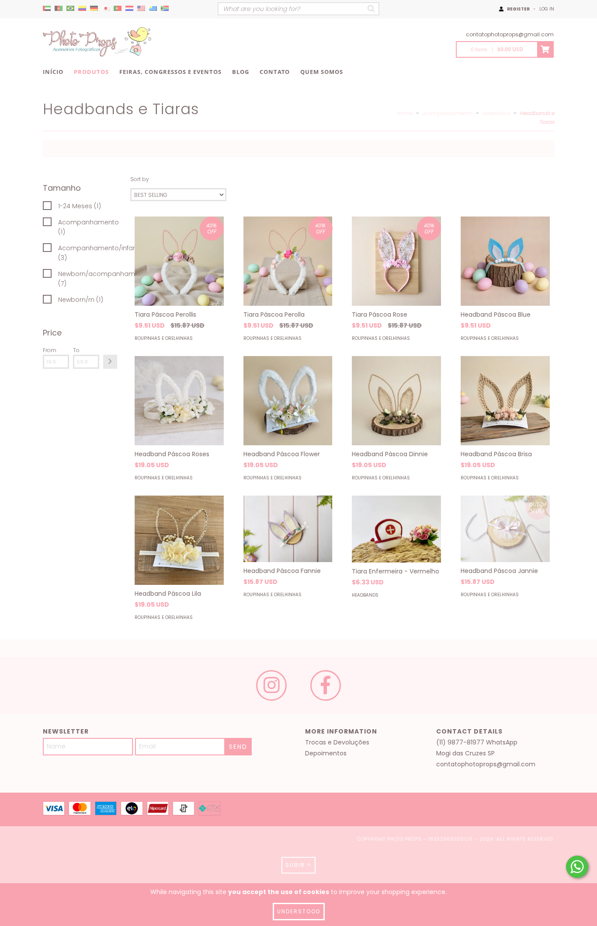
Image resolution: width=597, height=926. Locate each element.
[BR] (70, 8)
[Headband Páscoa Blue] (505, 261)
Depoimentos (326, 753)
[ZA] (165, 8)
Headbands (365, 595)
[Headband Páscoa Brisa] (505, 400)
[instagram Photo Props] (271, 685)
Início (53, 72)
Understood (298, 911)
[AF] (58, 8)
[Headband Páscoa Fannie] (288, 529)
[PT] (117, 8)
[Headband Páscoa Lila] (179, 540)
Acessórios (496, 113)
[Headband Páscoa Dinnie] (396, 400)
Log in (546, 9)
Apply (110, 362)
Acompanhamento (447, 113)
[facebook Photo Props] (325, 685)
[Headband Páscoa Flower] (288, 400)
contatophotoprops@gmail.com (510, 34)
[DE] (94, 8)
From (49, 350)
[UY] (153, 8)
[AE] (47, 8)
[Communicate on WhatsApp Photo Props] (577, 867)
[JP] (106, 8)
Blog (240, 72)
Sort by (139, 179)
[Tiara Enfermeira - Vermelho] (396, 529)
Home (404, 113)
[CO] (82, 8)
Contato (275, 72)
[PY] (129, 8)
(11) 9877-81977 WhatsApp (476, 742)
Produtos (91, 72)
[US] (141, 8)
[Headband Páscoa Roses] (179, 400)
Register (518, 9)
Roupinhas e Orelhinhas (164, 338)
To (76, 350)
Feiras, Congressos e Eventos (170, 72)
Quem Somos (321, 72)
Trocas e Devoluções (337, 742)
